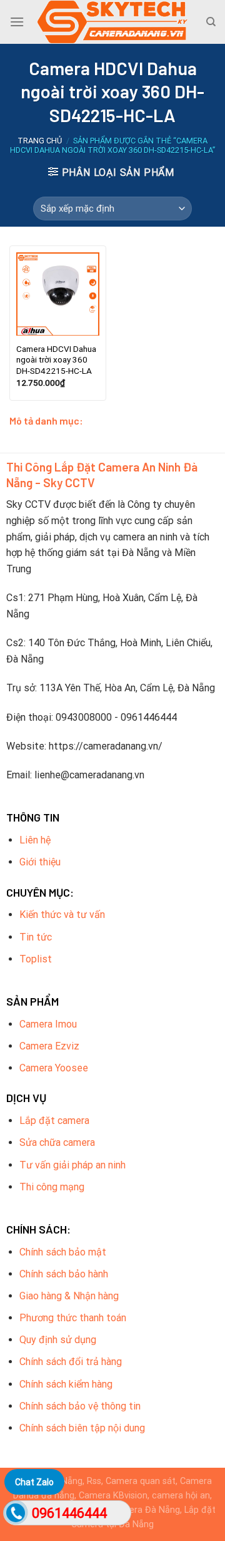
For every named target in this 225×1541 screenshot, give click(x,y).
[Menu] (16, 21)
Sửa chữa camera (57, 1142)
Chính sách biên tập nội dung (82, 1428)
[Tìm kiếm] (211, 22)
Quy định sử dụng (57, 1340)
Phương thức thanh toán (72, 1318)
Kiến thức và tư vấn (62, 914)
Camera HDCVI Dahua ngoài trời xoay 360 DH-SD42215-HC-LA (56, 360)
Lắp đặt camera (54, 1120)
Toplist (35, 959)
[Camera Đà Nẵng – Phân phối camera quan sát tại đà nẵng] (112, 22)
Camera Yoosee (53, 1068)
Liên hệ (35, 840)
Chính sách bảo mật (62, 1252)
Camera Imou (48, 1024)
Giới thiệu (40, 862)
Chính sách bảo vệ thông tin (80, 1406)
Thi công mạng (51, 1187)
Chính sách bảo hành (63, 1274)
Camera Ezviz (49, 1046)
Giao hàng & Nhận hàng (69, 1296)
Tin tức (35, 937)
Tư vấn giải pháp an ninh (72, 1165)
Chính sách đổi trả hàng (70, 1362)
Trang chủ (40, 140)
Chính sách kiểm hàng (65, 1384)
